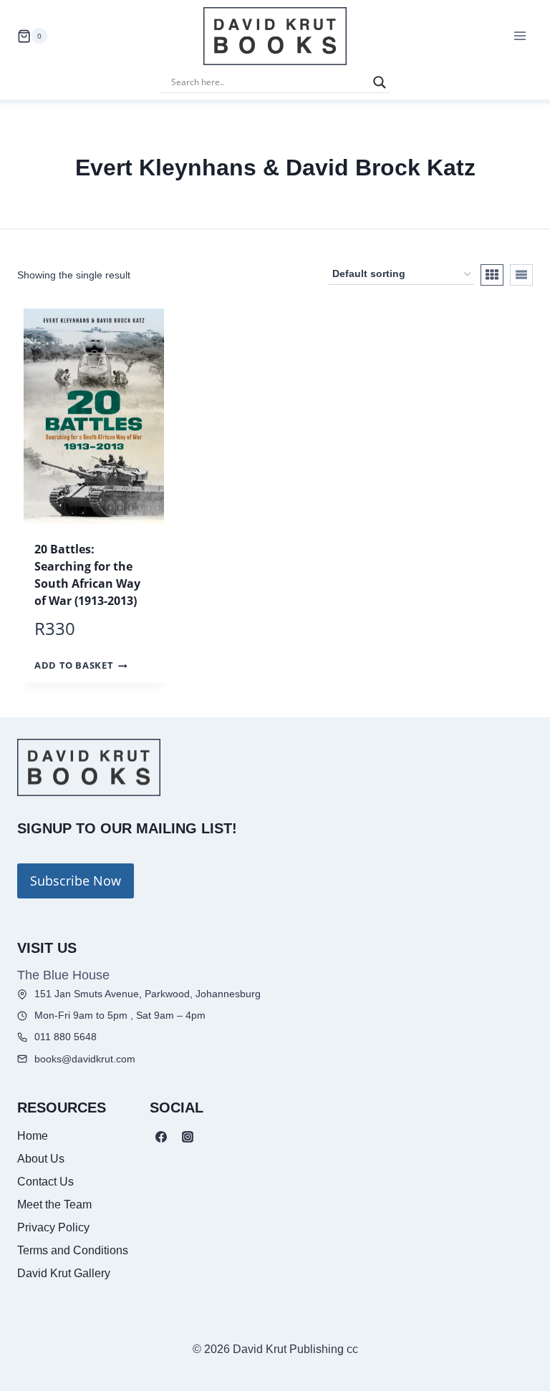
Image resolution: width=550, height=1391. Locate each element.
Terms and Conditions (72, 1250)
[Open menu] (519, 36)
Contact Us (45, 1182)
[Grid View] (492, 275)
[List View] (521, 275)
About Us (40, 1159)
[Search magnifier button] (380, 82)
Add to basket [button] (73, 665)
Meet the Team (54, 1204)
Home (32, 1136)
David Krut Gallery (63, 1273)
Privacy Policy (53, 1227)
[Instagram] (187, 1136)
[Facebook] (161, 1136)
